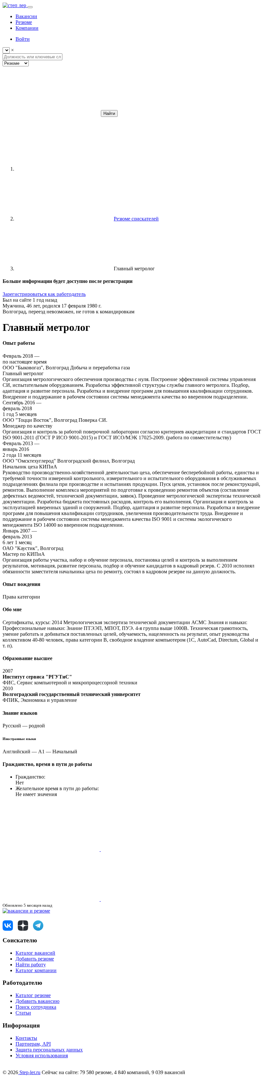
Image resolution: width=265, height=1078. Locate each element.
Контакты (26, 1038)
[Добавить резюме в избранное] (52, 849)
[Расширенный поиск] (51, 113)
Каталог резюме (33, 995)
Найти (109, 113)
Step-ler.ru (29, 1072)
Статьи (23, 1013)
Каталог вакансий (35, 953)
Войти (23, 39)
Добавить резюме (35, 958)
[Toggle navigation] (30, 7)
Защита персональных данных (49, 1049)
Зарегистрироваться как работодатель (44, 294)
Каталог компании (36, 970)
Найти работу (31, 964)
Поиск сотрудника (36, 1007)
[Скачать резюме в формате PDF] (52, 899)
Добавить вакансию (37, 1001)
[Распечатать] (149, 899)
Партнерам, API (33, 1044)
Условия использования (42, 1055)
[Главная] (64, 169)
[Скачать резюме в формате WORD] (149, 849)
